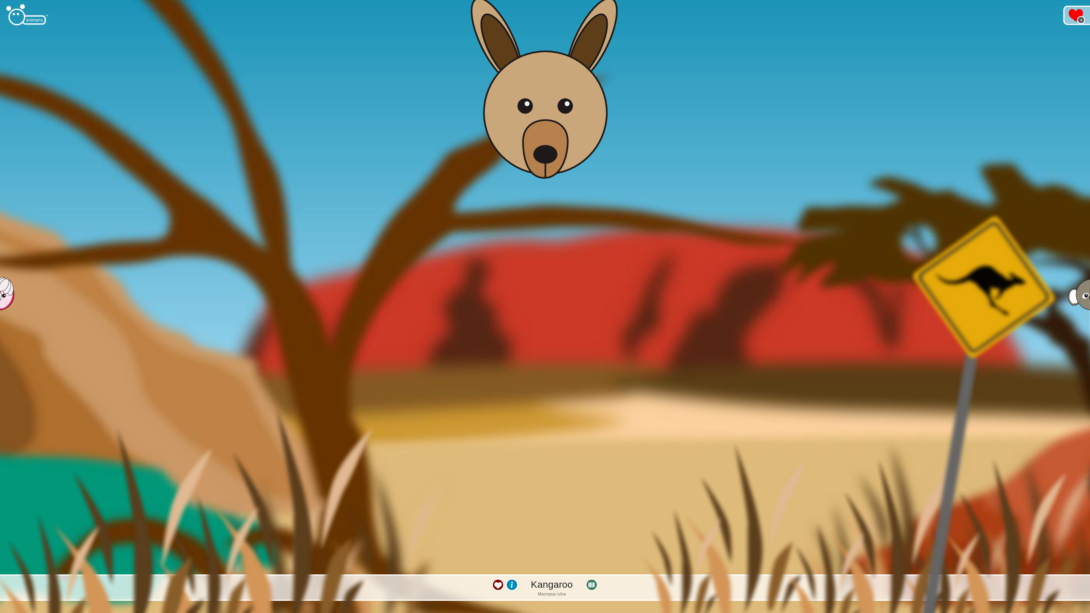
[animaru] (27, 15)
